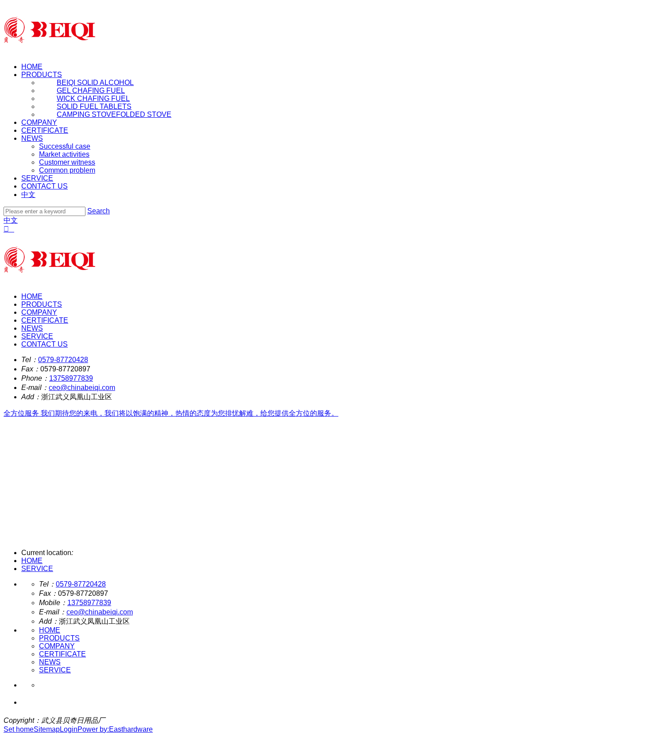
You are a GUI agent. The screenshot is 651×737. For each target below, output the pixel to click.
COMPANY (39, 122)
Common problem (67, 170)
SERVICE (37, 178)
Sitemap (47, 729)
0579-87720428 (63, 359)
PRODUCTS (41, 74)
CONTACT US (44, 186)
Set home (19, 729)
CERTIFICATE (44, 130)
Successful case (64, 146)
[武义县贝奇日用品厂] (49, 51)
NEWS (32, 138)
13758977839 (71, 378)
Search (98, 211)
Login (69, 729)
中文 (28, 194)
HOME (32, 66)
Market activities (64, 154)
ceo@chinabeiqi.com (82, 387)
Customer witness (67, 162)
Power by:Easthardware (115, 729)
